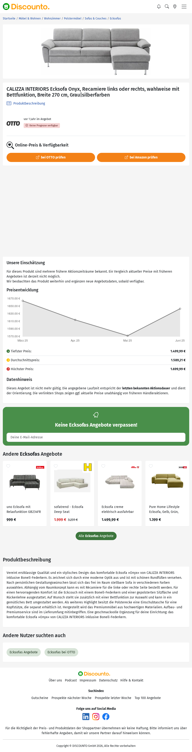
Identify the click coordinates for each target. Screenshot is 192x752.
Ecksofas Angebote (24, 652)
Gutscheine (39, 698)
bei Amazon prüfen (143, 157)
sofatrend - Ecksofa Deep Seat (68, 509)
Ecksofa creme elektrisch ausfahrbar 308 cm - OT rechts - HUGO (118, 510)
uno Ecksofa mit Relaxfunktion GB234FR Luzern (24, 510)
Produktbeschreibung (28, 103)
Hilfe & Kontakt (131, 680)
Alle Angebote (96, 536)
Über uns (55, 680)
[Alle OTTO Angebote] (13, 123)
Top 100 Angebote (148, 698)
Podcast (71, 680)
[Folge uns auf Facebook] (106, 716)
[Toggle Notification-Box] (159, 7)
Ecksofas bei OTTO (61, 652)
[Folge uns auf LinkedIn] (85, 716)
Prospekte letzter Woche (113, 698)
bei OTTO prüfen (53, 157)
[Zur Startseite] (29, 6)
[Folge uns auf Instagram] (95, 716)
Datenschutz (108, 680)
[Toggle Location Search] (175, 7)
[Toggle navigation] (184, 6)
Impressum (88, 680)
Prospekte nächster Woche (72, 698)
